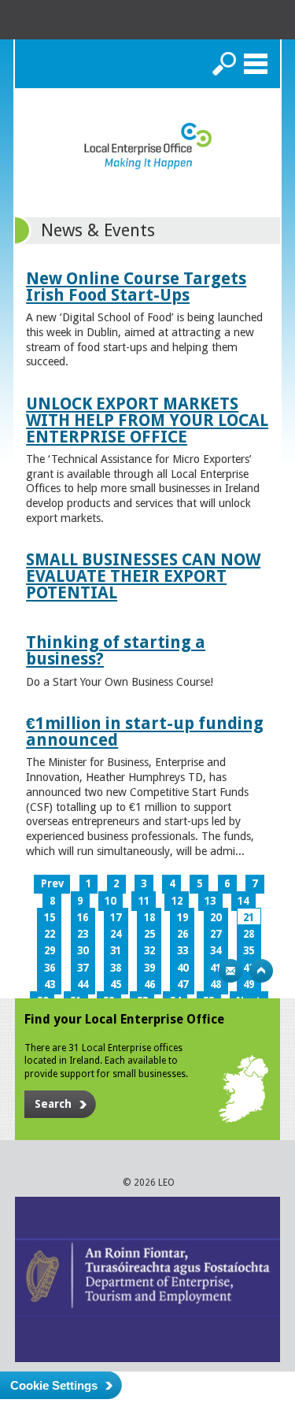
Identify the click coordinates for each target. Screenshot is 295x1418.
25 (149, 934)
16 (82, 918)
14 (243, 901)
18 (149, 918)
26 (182, 934)
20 (215, 918)
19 (182, 918)
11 (143, 901)
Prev (52, 884)
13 (210, 901)
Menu (255, 64)
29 (49, 951)
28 (248, 934)
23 (82, 934)
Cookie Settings (54, 1385)
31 (115, 951)
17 (115, 918)
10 (110, 901)
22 (49, 934)
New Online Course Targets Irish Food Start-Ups (136, 286)
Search (224, 64)
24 (115, 934)
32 (149, 951)
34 (215, 951)
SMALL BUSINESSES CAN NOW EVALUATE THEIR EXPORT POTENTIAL (143, 576)
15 (49, 918)
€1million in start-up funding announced (145, 731)
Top (261, 971)
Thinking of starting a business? (115, 650)
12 (177, 901)
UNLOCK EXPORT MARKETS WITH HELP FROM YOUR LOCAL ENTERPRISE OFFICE (147, 420)
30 (82, 951)
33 (182, 951)
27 (215, 934)
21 (248, 918)
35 (248, 951)
